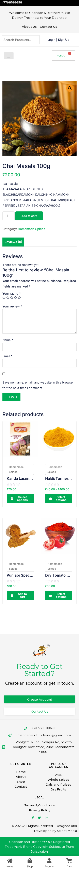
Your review (12, 306)
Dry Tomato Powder (58, 575)
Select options (22, 498)
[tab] (13, 242)
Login (51, 40)
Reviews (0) (13, 242)
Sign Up (63, 40)
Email (7, 356)
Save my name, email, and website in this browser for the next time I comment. (38, 385)
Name (7, 340)
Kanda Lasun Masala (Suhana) (20, 478)
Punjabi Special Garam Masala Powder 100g (20, 575)
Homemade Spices (31, 229)
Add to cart (29, 216)
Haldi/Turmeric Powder (58, 478)
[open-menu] (9, 55)
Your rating (11, 293)
